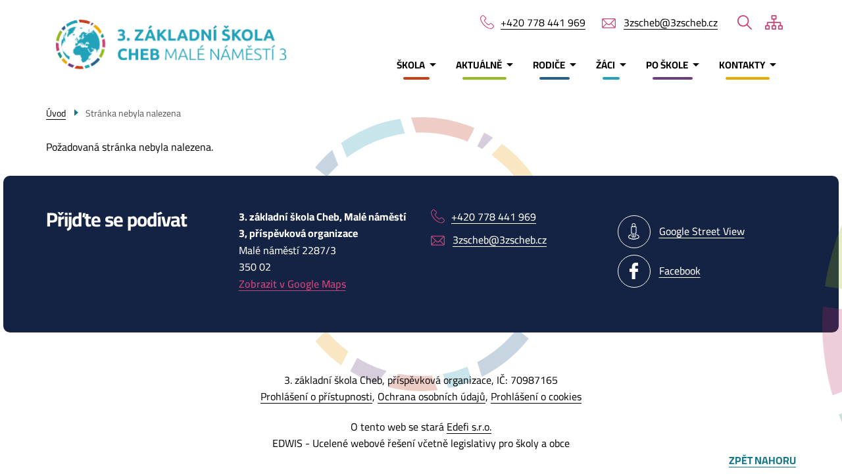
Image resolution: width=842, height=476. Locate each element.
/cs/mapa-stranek (774, 22)
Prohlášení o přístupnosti (316, 396)
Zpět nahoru (762, 460)
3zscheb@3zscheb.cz (671, 23)
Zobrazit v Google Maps (292, 284)
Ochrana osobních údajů (431, 396)
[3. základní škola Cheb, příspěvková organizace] (129, 44)
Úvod (56, 113)
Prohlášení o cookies (536, 396)
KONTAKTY (742, 64)
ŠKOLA (411, 64)
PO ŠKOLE (667, 64)
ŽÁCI (605, 64)
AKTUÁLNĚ (479, 64)
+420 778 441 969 (543, 23)
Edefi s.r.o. (469, 426)
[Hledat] (744, 22)
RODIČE (549, 64)
